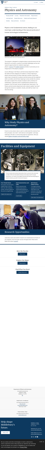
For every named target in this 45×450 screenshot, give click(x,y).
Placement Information (25, 15)
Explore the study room (6, 194)
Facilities (8, 21)
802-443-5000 (33, 425)
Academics (15, 7)
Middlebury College (8, 7)
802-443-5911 (39, 432)
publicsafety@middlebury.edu (36, 434)
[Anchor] (19, 125)
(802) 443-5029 (22, 403)
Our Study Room (6, 183)
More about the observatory (37, 197)
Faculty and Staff (9, 15)
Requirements (34, 15)
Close (41, 441)
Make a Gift (5, 432)
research (16, 241)
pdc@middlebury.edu (22, 415)
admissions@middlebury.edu (36, 429)
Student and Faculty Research (30, 18)
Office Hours (22, 254)
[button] (36, 2)
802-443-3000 (38, 428)
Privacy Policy (23, 447)
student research (19, 67)
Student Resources (18, 18)
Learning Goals (9, 18)
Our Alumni (22, 21)
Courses (16, 15)
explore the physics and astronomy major (18, 136)
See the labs (18, 195)
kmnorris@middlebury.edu (22, 405)
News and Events (15, 21)
